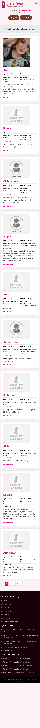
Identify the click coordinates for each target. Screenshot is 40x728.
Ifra (5, 70)
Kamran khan (11, 342)
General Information (10, 622)
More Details (7, 98)
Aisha (6, 446)
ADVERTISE (7, 611)
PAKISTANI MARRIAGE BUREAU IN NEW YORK (19, 672)
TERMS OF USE (8, 618)
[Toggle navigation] (36, 4)
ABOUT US (7, 604)
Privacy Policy (20, 681)
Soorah (7, 494)
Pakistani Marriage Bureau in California (17, 665)
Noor (6, 294)
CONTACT (6, 608)
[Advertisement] (20, 707)
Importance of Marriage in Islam (15, 647)
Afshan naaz (11, 181)
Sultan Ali (9, 395)
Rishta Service (8, 650)
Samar (7, 128)
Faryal (7, 236)
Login (26, 18)
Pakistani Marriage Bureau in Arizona (16, 662)
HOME (5, 601)
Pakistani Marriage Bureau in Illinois (16, 669)
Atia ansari (9, 552)
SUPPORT (6, 615)
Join (15, 18)
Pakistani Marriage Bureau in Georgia (16, 658)
